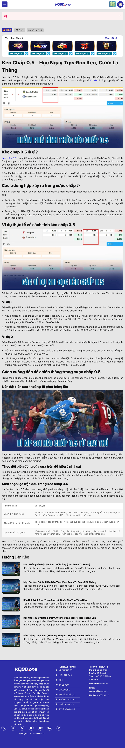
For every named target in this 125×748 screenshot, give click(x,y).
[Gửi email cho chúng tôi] (13, 728)
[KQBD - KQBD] (62, 4)
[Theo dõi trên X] (3, 728)
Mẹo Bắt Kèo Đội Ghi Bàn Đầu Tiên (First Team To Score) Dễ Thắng (59, 582)
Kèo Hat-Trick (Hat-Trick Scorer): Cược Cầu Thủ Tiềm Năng (55, 600)
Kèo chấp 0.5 (9, 158)
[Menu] (4, 4)
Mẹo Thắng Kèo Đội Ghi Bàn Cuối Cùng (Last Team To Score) (56, 564)
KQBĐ (93, 80)
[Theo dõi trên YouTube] (40, 728)
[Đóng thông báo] (119, 16)
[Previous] (13, 46)
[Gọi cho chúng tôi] (22, 728)
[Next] (112, 46)
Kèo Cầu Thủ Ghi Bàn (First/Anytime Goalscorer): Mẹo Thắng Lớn (59, 617)
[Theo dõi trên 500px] (49, 728)
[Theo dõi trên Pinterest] (31, 728)
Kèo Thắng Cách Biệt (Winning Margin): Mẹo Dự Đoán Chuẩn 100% (60, 635)
